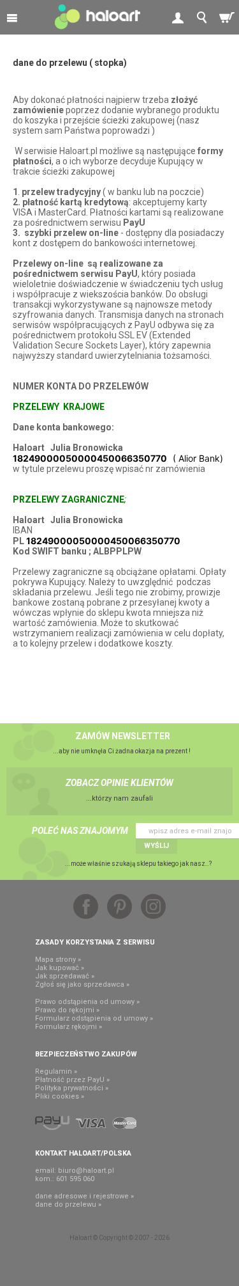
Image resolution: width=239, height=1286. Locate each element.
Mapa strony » (58, 959)
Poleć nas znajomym (80, 831)
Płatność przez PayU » (72, 1080)
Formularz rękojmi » (68, 1027)
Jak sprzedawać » (64, 976)
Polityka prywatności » (71, 1088)
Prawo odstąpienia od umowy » (87, 1002)
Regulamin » (56, 1071)
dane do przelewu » (68, 1204)
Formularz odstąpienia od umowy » (94, 1018)
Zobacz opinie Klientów (119, 783)
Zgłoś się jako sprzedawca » (82, 984)
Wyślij (156, 846)
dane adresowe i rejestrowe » (84, 1196)
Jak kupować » (59, 968)
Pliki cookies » (59, 1096)
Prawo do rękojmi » (67, 1010)
